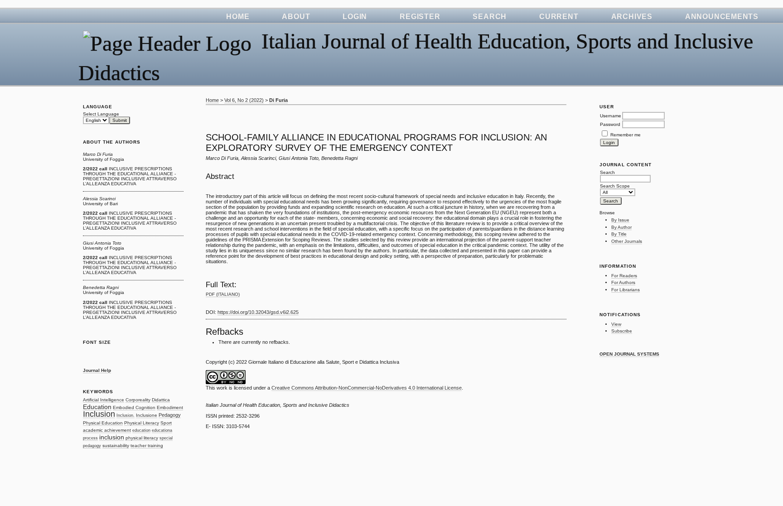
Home (237, 16)
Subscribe (621, 330)
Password (610, 124)
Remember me (625, 134)
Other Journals (626, 241)
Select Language (101, 113)
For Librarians (625, 289)
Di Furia (278, 100)
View (616, 324)
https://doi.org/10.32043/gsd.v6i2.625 (258, 312)
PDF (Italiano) (223, 294)
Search (490, 16)
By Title (619, 233)
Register (420, 16)
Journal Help (97, 370)
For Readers (624, 275)
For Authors (623, 282)
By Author (621, 227)
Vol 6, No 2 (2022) (244, 100)
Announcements (722, 16)
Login (355, 16)
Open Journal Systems (629, 354)
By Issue (620, 219)
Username (610, 115)
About (296, 16)
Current (558, 16)
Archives (631, 16)
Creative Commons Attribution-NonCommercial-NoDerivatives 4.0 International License (366, 387)
